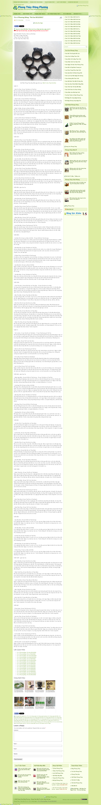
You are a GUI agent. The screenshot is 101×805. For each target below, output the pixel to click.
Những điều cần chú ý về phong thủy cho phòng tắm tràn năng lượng (78, 161)
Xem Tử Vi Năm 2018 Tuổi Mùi (72, 33)
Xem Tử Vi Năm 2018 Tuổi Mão (72, 24)
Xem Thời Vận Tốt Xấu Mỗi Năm (73, 86)
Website (15, 753)
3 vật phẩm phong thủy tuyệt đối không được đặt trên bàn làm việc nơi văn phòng (77, 191)
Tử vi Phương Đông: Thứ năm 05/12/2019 (26, 655)
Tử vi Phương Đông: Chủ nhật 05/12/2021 (26, 657)
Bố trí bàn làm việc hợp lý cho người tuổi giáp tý (78, 198)
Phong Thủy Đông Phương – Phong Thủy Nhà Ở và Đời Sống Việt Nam (33, 799)
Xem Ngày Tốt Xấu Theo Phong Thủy (74, 64)
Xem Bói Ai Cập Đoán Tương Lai (73, 67)
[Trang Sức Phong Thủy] (70, 146)
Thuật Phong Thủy (50, 2)
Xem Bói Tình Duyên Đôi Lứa (72, 53)
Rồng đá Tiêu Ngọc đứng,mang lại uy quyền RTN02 (43, 789)
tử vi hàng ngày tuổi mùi (49, 717)
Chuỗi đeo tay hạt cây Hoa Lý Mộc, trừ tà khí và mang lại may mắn (78, 108)
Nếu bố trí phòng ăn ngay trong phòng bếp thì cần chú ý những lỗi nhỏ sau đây (24, 788)
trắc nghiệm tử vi (23, 716)
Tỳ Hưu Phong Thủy (58, 768)
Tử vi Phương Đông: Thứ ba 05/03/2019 (26, 670)
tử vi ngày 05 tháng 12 (33, 720)
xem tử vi (24, 723)
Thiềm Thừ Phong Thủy (58, 770)
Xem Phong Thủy (27, 13)
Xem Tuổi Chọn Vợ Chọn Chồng (73, 89)
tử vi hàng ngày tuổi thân (34, 719)
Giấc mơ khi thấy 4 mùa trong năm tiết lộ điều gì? (24, 769)
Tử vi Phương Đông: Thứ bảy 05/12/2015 (26, 673)
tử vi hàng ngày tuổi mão (38, 717)
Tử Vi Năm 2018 (67, 13)
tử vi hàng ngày (33, 716)
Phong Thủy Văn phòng (36, 2)
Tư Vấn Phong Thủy (19, 4)
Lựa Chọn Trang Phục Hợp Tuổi (73, 70)
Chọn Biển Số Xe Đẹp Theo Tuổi (73, 59)
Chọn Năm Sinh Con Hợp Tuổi (72, 61)
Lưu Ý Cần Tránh (61, 2)
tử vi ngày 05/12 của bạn (51, 720)
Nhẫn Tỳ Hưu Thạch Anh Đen (49, 83)
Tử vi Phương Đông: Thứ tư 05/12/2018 (26, 654)
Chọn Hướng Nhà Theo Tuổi (72, 78)
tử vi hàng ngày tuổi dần (53, 716)
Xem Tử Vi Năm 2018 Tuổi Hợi (72, 43)
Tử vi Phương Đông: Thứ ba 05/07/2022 (26, 658)
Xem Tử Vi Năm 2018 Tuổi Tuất (72, 40)
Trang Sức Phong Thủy (58, 778)
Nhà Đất (73, 785)
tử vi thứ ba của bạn (24, 721)
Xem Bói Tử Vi (78, 13)
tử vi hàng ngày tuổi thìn (45, 719)
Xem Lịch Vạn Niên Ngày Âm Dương (74, 75)
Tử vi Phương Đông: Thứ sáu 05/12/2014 (26, 660)
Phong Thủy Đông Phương (21, 2)
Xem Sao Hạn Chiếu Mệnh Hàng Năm (74, 84)
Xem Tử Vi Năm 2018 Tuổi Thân (73, 36)
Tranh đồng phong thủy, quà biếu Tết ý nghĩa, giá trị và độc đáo (78, 116)
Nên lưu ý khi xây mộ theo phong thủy (24, 781)
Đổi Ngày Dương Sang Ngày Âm (73, 100)
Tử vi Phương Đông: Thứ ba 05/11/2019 (26, 665)
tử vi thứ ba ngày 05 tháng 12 (35, 721)
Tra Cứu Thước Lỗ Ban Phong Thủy (74, 95)
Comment (16, 730)
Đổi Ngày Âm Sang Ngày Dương (73, 97)
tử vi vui (54, 721)
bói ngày (17, 716)
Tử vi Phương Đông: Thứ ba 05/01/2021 (26, 662)
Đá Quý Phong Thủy (58, 780)
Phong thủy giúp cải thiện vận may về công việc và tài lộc (78, 183)
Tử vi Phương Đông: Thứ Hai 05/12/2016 (26, 674)
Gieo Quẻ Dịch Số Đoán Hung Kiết (73, 73)
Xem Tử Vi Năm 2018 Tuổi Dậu (72, 38)
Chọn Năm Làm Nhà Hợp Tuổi (72, 92)
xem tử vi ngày (47, 723)
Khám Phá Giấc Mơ (73, 2)
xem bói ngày (19, 723)
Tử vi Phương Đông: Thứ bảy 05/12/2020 (26, 652)
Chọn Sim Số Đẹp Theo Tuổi (72, 56)
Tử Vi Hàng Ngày (19, 20)
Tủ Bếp (78, 780)
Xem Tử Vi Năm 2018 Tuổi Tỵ (72, 29)
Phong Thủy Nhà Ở (40, 13)
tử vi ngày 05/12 (42, 720)
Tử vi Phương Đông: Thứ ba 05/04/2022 (26, 666)
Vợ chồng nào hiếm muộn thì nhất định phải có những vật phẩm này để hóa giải (77, 140)
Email (15, 748)
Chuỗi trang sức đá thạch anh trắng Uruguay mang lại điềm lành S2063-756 (43, 776)
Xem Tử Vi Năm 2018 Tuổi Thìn (72, 26)
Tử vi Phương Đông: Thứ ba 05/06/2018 (26, 663)
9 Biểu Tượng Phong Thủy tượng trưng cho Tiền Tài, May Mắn (78, 124)
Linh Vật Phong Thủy (58, 773)
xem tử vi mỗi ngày (40, 723)
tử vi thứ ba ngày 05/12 (47, 721)
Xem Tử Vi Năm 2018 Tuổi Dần (72, 21)
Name (15, 743)
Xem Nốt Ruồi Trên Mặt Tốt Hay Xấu (74, 81)
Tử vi (28, 716)
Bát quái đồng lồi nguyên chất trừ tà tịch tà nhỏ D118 (43, 783)
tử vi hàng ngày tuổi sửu (23, 719)
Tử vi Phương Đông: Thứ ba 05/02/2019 (26, 671)
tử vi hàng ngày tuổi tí (54, 719)
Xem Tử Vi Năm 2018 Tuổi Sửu (72, 19)
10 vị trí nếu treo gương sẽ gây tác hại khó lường (24, 776)
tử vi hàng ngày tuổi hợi (28, 717)
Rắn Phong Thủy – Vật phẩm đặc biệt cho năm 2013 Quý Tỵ (78, 131)
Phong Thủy (17, 13)
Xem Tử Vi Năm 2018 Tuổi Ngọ (72, 31)
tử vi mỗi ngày (25, 720)
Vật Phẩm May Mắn (57, 775)
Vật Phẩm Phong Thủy (54, 13)
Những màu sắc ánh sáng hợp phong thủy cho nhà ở (78, 169)
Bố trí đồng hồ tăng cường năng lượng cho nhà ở (77, 153)
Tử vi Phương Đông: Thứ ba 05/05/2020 (26, 668)
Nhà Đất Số (70, 209)
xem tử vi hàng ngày (31, 723)
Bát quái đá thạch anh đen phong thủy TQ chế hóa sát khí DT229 (43, 769)
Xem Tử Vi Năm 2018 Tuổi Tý (72, 17)
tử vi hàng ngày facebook (42, 716)
